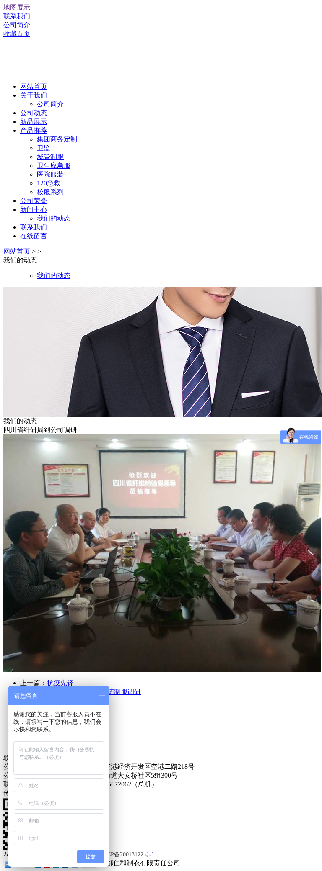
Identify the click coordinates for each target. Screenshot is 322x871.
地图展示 (16, 7)
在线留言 (33, 235)
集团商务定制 (57, 139)
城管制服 (50, 156)
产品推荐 (33, 130)
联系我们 (16, 16)
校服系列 (50, 191)
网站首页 (33, 86)
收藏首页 (16, 33)
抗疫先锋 (60, 682)
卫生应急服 (53, 165)
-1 (126, 854)
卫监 (43, 148)
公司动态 (33, 112)
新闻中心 (33, 209)
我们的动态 (53, 218)
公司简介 (16, 24)
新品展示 (33, 121)
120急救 (48, 183)
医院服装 (50, 174)
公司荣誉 (33, 200)
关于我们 (33, 95)
